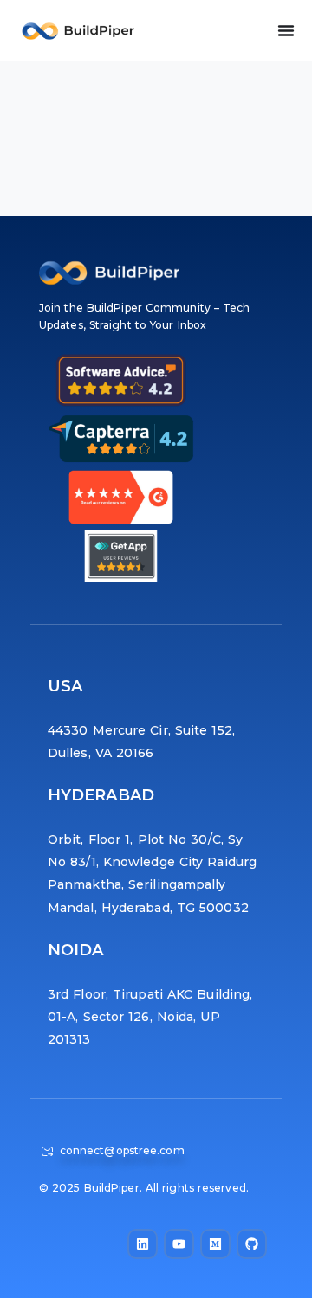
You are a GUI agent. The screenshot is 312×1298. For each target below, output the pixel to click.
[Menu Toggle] (286, 30)
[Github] (252, 1244)
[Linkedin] (142, 1244)
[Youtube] (179, 1244)
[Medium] (215, 1244)
